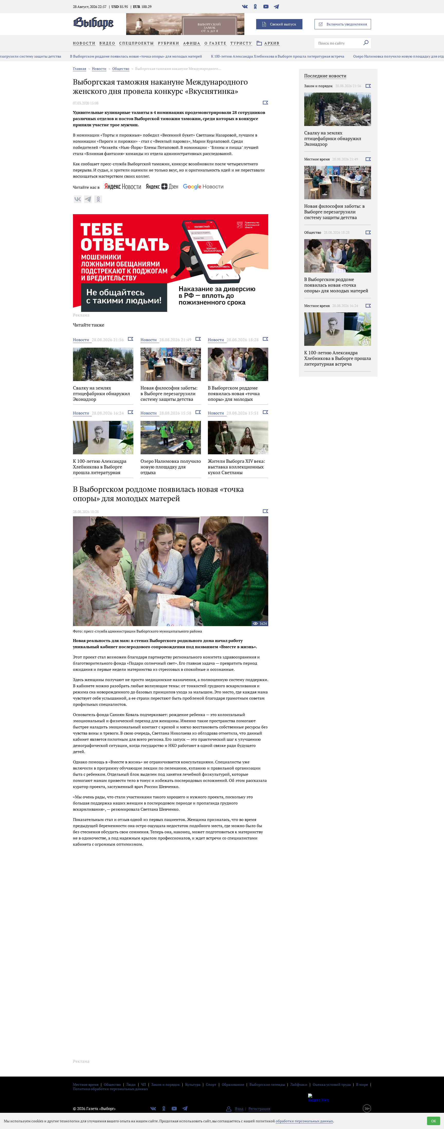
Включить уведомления (347, 24)
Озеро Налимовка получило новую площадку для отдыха (354, 56)
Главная (79, 68)
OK (433, 1120)
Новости (99, 68)
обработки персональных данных (304, 1120)
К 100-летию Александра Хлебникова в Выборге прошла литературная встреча (230, 56)
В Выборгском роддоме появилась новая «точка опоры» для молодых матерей (89, 56)
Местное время (317, 159)
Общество (120, 68)
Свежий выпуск (283, 24)
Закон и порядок (318, 86)
